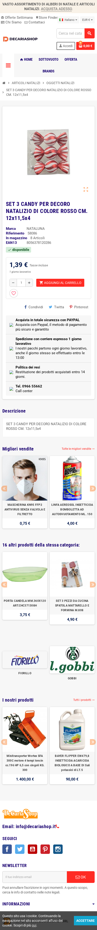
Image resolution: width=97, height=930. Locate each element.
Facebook (7, 849)
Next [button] (93, 488)
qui (34, 925)
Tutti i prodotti (84, 700)
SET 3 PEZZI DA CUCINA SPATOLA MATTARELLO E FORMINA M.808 (72, 605)
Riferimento (15, 233)
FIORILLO (24, 673)
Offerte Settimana (17, 17)
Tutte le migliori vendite (78, 448)
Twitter (19, 849)
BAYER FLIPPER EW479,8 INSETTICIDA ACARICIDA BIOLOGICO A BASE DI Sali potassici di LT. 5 (72, 763)
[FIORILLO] (24, 659)
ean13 (11, 243)
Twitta (59, 307)
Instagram (58, 849)
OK (83, 877)
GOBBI (72, 678)
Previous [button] (4, 488)
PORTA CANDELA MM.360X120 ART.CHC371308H (25, 603)
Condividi (35, 307)
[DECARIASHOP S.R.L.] (20, 39)
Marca (11, 229)
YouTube (32, 849)
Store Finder (47, 17)
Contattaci (36, 22)
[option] (24, 494)
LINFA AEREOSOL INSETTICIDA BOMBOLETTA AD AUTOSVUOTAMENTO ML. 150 (72, 509)
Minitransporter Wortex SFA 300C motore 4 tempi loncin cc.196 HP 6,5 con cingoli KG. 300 (24, 763)
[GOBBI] (72, 659)
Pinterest (81, 307)
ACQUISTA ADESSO (56, 9)
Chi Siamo (13, 22)
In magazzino (16, 238)
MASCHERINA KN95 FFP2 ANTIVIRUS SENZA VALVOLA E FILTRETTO (24, 509)
